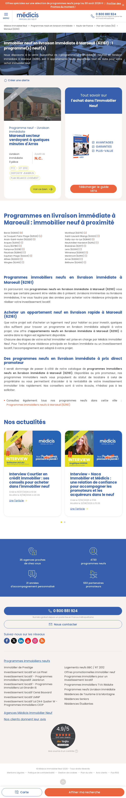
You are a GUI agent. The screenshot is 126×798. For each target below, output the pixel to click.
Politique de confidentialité (41, 772)
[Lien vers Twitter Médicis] (14, 641)
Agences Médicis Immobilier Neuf (28, 713)
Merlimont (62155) (74, 255)
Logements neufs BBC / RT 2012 (84, 667)
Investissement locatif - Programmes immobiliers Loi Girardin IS (28, 686)
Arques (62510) (12, 242)
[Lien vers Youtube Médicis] (28, 641)
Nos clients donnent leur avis (25, 719)
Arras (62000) (72, 259)
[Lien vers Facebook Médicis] (7, 641)
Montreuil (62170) (74, 232)
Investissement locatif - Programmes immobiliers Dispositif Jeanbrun (28, 678)
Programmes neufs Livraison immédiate (89, 689)
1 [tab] (61, 522)
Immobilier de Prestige (18, 667)
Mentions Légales (15, 772)
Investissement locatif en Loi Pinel (25, 672)
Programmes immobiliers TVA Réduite (88, 685)
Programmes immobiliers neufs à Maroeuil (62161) (38, 405)
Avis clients (101, 772)
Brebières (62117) (74, 246)
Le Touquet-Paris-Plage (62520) (21, 236)
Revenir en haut (63, 782)
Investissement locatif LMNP (22, 697)
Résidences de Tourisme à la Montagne (89, 694)
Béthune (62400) (74, 262)
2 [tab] (64, 522)
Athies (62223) (12, 259)
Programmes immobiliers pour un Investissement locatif (85, 678)
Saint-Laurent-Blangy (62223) (81, 236)
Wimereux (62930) (75, 252)
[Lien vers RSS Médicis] (42, 641)
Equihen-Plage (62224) (16, 255)
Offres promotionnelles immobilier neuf (89, 672)
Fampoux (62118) (12, 249)
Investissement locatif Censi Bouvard (28, 692)
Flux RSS (115, 772)
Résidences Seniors (76, 699)
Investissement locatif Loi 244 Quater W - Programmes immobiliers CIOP (30, 703)
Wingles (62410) (12, 262)
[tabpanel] (32, 473)
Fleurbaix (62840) (13, 252)
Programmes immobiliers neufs (27, 661)
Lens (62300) (72, 249)
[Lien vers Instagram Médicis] (35, 641)
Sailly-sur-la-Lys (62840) (78, 239)
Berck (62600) (11, 232)
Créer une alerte (18, 80)
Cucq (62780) (11, 246)
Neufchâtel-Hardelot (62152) (80, 242)
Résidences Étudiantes (78, 704)
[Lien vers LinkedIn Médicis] (21, 641)
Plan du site (86, 772)
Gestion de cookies (67, 772)
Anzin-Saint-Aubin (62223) (18, 239)
